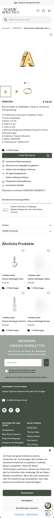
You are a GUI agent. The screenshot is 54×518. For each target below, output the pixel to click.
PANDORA (17, 28)
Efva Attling (32, 445)
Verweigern (27, 501)
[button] (49, 450)
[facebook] (11, 410)
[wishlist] (38, 11)
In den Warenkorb (27, 155)
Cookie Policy (19, 514)
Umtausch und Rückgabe (13, 443)
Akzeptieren (27, 493)
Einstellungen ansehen (27, 508)
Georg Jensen (33, 436)
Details (5, 225)
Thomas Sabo (33, 432)
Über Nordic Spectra (11, 434)
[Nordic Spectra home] (10, 11)
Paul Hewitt (32, 440)
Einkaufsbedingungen (11, 438)
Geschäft (6, 28)
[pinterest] (17, 410)
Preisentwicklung (10, 231)
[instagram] (4, 410)
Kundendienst (8, 430)
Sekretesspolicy (32, 514)
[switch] (47, 514)
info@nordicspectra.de (17, 400)
